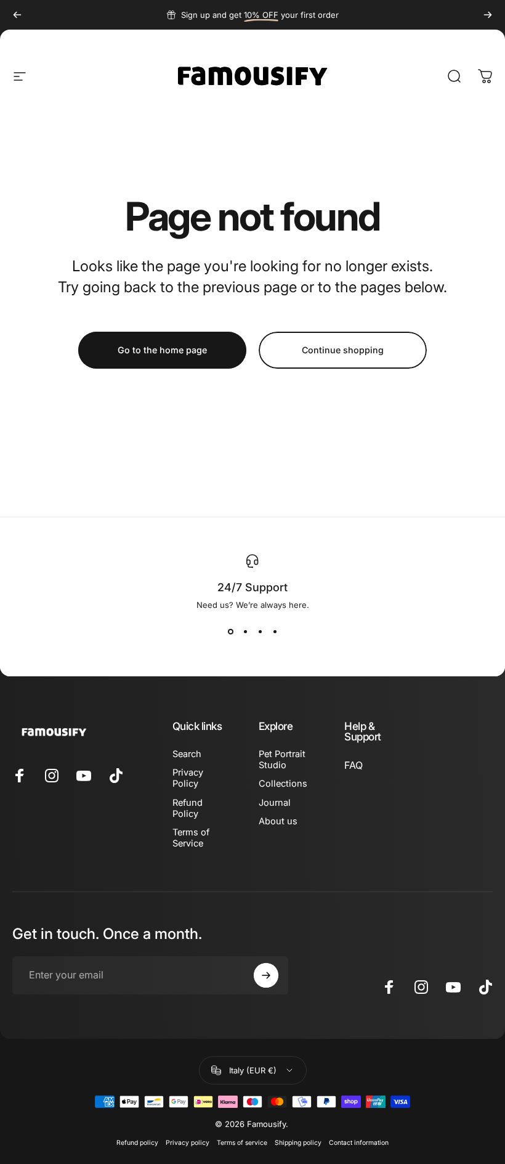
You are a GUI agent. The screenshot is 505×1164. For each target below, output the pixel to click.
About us (278, 821)
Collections (283, 783)
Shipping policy (298, 1143)
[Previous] (17, 15)
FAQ (353, 765)
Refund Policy (187, 808)
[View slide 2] (245, 632)
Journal (275, 802)
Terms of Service (190, 838)
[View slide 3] (259, 632)
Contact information (359, 1143)
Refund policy (137, 1143)
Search (186, 754)
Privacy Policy (187, 778)
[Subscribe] (266, 975)
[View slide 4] (274, 632)
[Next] (487, 15)
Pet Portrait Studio (282, 759)
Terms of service (242, 1143)
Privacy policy (187, 1143)
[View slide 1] (230, 632)
